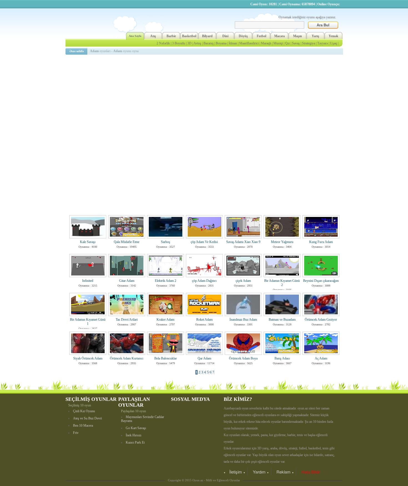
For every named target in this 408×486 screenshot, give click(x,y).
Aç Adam (321, 358)
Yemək (333, 36)
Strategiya (308, 43)
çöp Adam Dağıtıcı (204, 281)
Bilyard (207, 36)
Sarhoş (165, 242)
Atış (153, 36)
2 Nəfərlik (163, 43)
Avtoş (197, 43)
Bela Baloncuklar (165, 358)
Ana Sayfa (135, 35)
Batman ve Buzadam (282, 320)
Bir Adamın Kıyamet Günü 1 (87, 322)
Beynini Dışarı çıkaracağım (321, 281)
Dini (225, 36)
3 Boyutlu (178, 43)
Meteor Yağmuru (282, 242)
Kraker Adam (165, 320)
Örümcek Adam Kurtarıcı (126, 358)
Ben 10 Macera (83, 425)
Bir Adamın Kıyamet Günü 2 (282, 283)
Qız (287, 43)
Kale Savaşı (87, 242)
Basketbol (189, 36)
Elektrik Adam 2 (165, 281)
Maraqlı (266, 43)
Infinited (87, 281)
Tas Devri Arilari (127, 320)
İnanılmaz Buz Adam (243, 320)
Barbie (171, 36)
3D (189, 43)
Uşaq (333, 43)
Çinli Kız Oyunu (84, 411)
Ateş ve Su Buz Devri (87, 418)
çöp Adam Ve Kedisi (204, 242)
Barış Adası (282, 358)
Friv (76, 433)
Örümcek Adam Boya (243, 358)
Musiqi (278, 43)
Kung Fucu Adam (321, 242)
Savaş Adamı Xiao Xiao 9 (243, 242)
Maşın (297, 36)
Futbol (261, 36)
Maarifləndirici (249, 43)
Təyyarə (322, 43)
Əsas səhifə (76, 51)
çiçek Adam (243, 281)
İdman (233, 43)
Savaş (296, 43)
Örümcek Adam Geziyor (321, 320)
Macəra (279, 36)
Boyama (221, 43)
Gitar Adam (126, 281)
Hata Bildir (310, 472)
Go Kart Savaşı (136, 428)
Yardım (259, 472)
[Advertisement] (205, 96)
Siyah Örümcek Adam (87, 358)
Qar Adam (204, 358)
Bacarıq (208, 43)
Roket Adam (204, 320)
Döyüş (243, 36)
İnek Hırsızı (133, 435)
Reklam (283, 472)
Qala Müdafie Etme (126, 242)
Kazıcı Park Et (135, 442)
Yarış (315, 36)
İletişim (235, 472)
